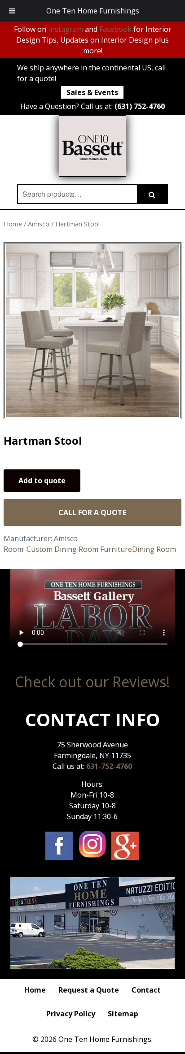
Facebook (115, 29)
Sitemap (123, 1014)
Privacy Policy (70, 1014)
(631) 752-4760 (140, 106)
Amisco (38, 223)
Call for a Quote (92, 512)
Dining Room (154, 549)
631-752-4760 (109, 766)
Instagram (65, 29)
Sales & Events (92, 92)
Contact (146, 990)
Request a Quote (88, 990)
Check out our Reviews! (92, 681)
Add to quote (42, 481)
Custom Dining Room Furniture (79, 549)
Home (13, 223)
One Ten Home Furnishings (92, 11)
